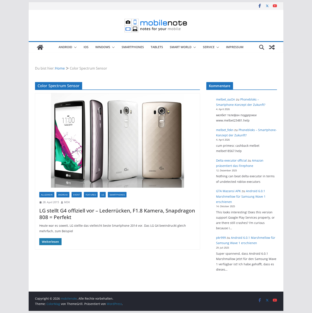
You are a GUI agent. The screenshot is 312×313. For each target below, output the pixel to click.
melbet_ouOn (225, 99)
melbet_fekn (224, 130)
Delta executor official (231, 160)
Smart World (180, 47)
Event (76, 194)
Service (209, 47)
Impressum (234, 47)
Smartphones (133, 47)
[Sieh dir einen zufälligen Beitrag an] (272, 47)
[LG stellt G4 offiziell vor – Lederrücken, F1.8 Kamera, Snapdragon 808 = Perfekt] (117, 140)
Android (65, 47)
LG (102, 194)
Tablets (157, 47)
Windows (102, 47)
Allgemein (47, 194)
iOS (86, 47)
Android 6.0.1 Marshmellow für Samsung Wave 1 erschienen (241, 196)
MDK (67, 202)
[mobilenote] (40, 47)
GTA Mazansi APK (228, 191)
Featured (91, 194)
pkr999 (221, 238)
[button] (74, 47)
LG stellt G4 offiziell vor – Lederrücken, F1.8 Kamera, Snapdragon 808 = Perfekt (117, 214)
